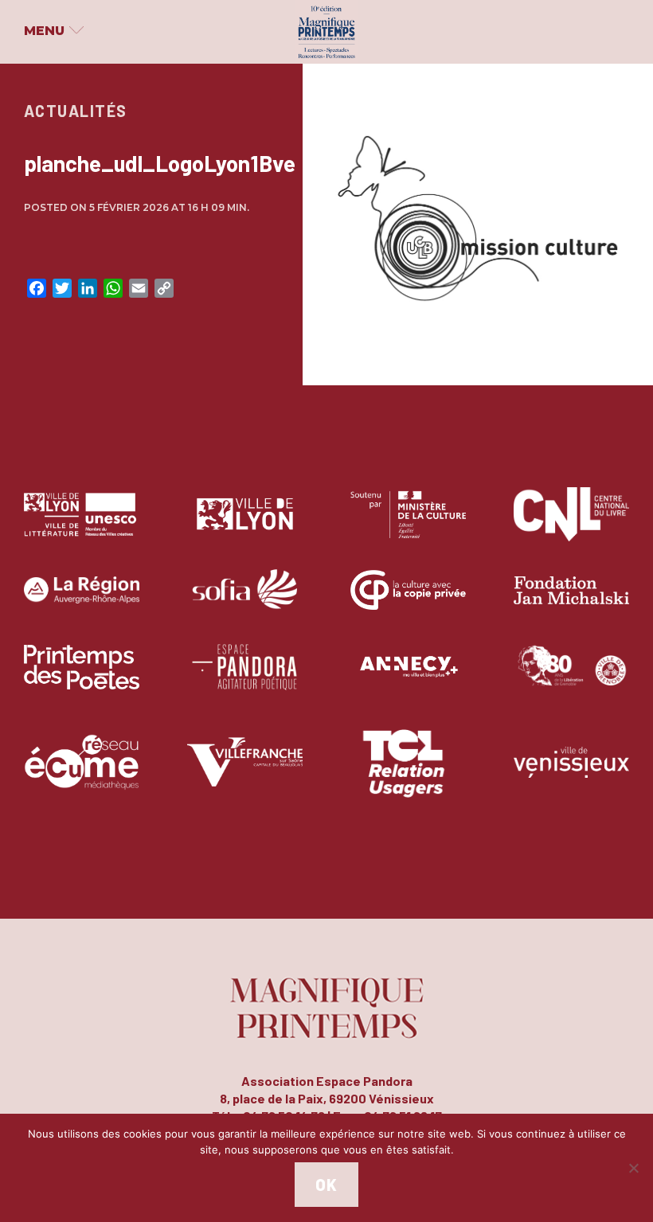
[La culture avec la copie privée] (408, 601)
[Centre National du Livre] (571, 525)
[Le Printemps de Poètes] (81, 678)
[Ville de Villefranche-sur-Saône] (245, 773)
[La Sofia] (245, 601)
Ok (326, 1184)
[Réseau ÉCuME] (81, 773)
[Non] (633, 1168)
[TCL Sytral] (408, 773)
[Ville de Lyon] (245, 525)
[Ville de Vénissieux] (571, 773)
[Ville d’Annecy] (408, 678)
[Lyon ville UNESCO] (81, 525)
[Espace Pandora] (245, 678)
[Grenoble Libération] (571, 678)
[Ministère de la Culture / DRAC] (408, 525)
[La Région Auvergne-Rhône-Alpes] (81, 601)
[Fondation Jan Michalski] (571, 601)
